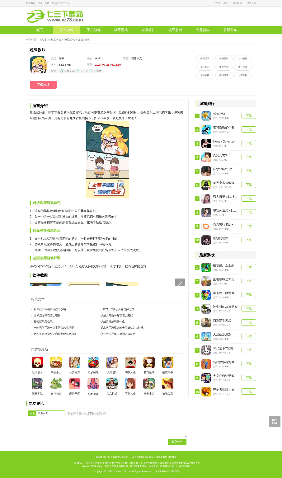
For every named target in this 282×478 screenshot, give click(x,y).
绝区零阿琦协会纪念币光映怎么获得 (55, 333)
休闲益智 (223, 58)
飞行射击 (204, 67)
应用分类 (237, 3)
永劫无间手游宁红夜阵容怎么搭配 (54, 327)
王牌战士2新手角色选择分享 (117, 309)
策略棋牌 (204, 75)
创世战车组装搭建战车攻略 (50, 309)
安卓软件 (148, 30)
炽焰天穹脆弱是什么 (113, 321)
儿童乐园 (242, 75)
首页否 (43, 39)
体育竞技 (223, 67)
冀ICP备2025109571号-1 (168, 471)
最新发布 (230, 30)
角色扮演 (242, 67)
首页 (39, 30)
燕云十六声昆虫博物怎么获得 (118, 333)
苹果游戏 (121, 30)
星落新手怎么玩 (43, 321)
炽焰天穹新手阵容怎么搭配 (117, 315)
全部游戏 (204, 58)
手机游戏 (94, 30)
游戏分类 (251, 3)
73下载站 (60, 16)
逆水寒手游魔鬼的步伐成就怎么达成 (122, 327)
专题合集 (203, 30)
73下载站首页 (221, 3)
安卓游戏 (66, 30)
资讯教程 (175, 30)
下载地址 (43, 84)
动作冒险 (242, 58)
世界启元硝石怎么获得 (47, 315)
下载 (249, 115)
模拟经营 (69, 39)
